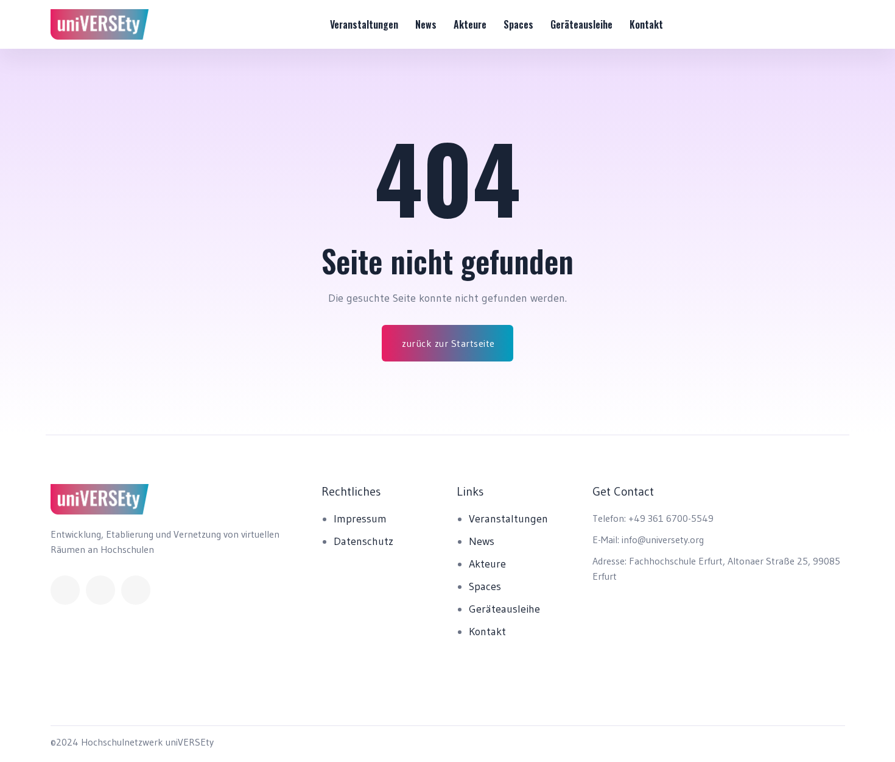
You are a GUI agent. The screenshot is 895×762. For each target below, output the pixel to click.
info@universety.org (663, 539)
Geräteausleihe (581, 24)
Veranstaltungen (364, 24)
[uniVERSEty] (100, 24)
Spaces (518, 24)
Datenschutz (363, 541)
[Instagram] (135, 590)
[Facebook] (65, 590)
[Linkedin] (100, 590)
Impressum (360, 518)
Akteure (470, 24)
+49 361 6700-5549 (671, 518)
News (426, 24)
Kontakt (646, 24)
